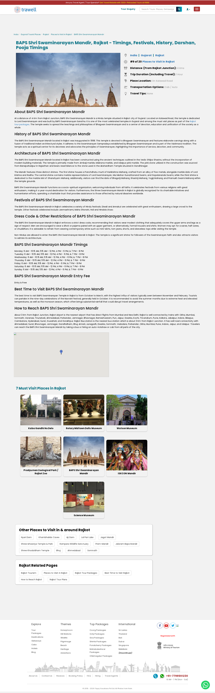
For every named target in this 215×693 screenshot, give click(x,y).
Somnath (92, 550)
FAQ (89, 675)
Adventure (66, 653)
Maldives (123, 649)
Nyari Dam (26, 537)
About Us (33, 675)
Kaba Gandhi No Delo (40, 428)
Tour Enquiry (128, 9)
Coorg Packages (98, 630)
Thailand (123, 634)
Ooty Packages (97, 634)
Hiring (98, 675)
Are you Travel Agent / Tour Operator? (83, 2)
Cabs (34, 644)
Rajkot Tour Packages (86, 572)
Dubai (121, 641)
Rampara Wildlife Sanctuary (74, 543)
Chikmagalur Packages (101, 656)
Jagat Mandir (107, 537)
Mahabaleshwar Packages (97, 651)
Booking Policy (76, 675)
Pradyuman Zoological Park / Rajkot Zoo (41, 472)
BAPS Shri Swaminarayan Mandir (84, 472)
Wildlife (64, 637)
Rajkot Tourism (28, 572)
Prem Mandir (102, 543)
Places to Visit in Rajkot (61, 34)
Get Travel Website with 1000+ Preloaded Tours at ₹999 (124, 2)
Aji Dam (70, 537)
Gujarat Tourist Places (31, 34)
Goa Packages (97, 637)
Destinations (37, 637)
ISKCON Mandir (127, 473)
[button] (61, 352)
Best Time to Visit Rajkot (117, 572)
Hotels (34, 648)
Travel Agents (111, 675)
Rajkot (46, 34)
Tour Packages (36, 632)
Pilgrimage (66, 641)
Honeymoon (67, 630)
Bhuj (58, 550)
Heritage (65, 649)
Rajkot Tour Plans (58, 579)
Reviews (60, 675)
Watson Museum (127, 428)
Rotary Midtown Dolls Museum (84, 428)
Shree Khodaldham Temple (35, 550)
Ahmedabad (74, 550)
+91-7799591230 (177, 676)
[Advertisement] (107, 24)
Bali (120, 637)
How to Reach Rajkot (31, 579)
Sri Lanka (123, 630)
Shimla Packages (98, 641)
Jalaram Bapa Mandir (126, 543)
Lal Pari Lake (87, 537)
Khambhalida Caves (49, 537)
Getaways (36, 640)
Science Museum (84, 515)
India (16, 34)
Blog (33, 652)
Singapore (124, 645)
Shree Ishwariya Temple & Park (37, 543)
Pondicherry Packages (101, 645)
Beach (64, 645)
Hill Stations (66, 634)
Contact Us (47, 675)
